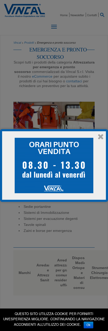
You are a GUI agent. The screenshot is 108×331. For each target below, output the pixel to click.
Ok (88, 325)
